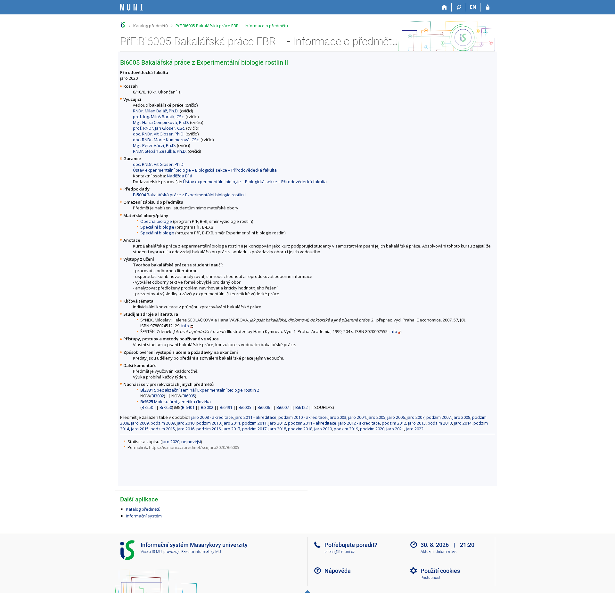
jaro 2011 (231, 423)
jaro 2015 (140, 429)
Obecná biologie (156, 221)
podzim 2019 (346, 429)
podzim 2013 (440, 423)
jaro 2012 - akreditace (359, 423)
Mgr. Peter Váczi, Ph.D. (154, 145)
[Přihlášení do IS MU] (487, 7)
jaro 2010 (185, 423)
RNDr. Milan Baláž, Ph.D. (156, 111)
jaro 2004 (357, 417)
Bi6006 (264, 407)
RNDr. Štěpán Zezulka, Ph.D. (160, 151)
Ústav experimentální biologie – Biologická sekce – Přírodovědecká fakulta (205, 170)
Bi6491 (226, 407)
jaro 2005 (376, 417)
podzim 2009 (163, 423)
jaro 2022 (414, 429)
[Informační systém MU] (123, 25)
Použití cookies (440, 570)
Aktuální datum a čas (438, 551)
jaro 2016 (185, 429)
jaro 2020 (170, 441)
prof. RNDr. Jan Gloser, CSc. (159, 128)
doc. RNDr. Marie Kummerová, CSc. (166, 139)
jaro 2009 (140, 423)
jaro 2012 (277, 423)
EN (473, 7)
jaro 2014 (463, 423)
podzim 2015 (163, 429)
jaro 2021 (395, 429)
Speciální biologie (157, 227)
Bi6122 (301, 407)
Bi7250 (166, 407)
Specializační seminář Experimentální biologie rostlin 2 (199, 390)
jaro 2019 (323, 429)
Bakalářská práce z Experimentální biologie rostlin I (189, 195)
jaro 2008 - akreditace (212, 417)
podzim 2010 (208, 423)
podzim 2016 (208, 429)
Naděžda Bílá (179, 176)
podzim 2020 (372, 429)
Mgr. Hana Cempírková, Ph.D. (161, 122)
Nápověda (337, 570)
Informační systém (144, 516)
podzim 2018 (300, 429)
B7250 (147, 407)
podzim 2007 (438, 417)
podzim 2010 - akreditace (302, 417)
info (185, 326)
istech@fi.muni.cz (339, 551)
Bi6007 (282, 407)
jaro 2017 (231, 429)
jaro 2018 (277, 429)
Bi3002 (158, 396)
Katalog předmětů (150, 25)
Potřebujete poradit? (350, 544)
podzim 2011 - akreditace (312, 423)
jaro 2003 (337, 417)
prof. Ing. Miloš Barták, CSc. (158, 116)
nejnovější (191, 441)
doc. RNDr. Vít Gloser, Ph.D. (158, 134)
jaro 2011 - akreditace (255, 417)
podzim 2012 (394, 423)
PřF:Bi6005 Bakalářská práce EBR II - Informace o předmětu (232, 25)
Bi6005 (189, 396)
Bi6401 (188, 407)
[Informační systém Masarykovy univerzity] (131, 7)
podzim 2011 (254, 423)
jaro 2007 (415, 417)
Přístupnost (430, 577)
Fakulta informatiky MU (201, 551)
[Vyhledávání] (459, 7)
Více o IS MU (151, 551)
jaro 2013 (417, 423)
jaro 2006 (396, 417)
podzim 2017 (254, 429)
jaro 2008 (461, 417)
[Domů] (444, 7)
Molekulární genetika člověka (175, 401)
